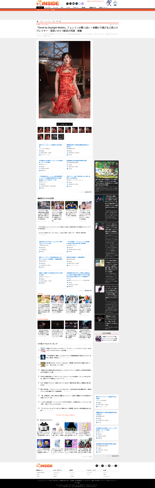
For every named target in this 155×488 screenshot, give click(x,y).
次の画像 (88, 80)
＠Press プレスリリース (111, 480)
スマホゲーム (57, 472)
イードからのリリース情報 (88, 480)
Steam (55, 476)
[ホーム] (37, 21)
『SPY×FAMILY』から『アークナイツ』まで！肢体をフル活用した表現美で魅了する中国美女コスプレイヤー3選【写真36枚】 (64, 227)
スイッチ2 (47, 7)
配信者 (83, 7)
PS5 (62, 7)
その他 (104, 470)
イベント (72, 474)
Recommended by (85, 456)
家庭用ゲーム (39, 470)
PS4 (38, 476)
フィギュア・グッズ (91, 470)
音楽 (105, 474)
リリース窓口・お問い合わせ (52, 480)
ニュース (72, 472)
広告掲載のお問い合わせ (64, 480)
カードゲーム (107, 476)
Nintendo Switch (40, 472)
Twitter (99, 465)
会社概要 (72, 480)
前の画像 (40, 80)
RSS (118, 465)
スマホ (68, 7)
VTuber (72, 476)
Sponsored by (82, 290)
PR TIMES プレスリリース (100, 480)
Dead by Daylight (43, 319)
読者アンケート (103, 7)
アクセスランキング (44, 9)
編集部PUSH (93, 7)
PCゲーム (75, 7)
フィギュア (89, 472)
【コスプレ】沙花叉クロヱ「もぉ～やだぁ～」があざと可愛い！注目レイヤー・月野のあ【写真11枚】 (62, 233)
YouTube (112, 465)
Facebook (106, 465)
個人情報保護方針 (78, 480)
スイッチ (55, 7)
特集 (53, 9)
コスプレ (40, 293)
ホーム (40, 7)
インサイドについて (42, 480)
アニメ (105, 472)
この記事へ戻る (65, 124)
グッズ (88, 474)
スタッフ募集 (77, 482)
